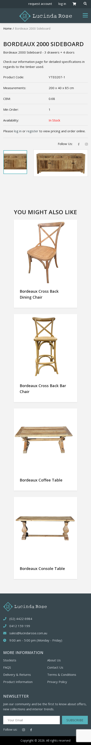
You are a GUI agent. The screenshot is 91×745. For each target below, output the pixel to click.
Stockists (9, 660)
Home (7, 28)
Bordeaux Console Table (42, 568)
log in (62, 3)
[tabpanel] (15, 162)
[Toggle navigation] (85, 15)
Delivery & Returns (17, 674)
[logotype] (25, 606)
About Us (54, 660)
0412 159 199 (19, 626)
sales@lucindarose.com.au (28, 633)
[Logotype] (45, 16)
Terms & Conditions (61, 674)
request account (40, 3)
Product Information (18, 682)
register (32, 131)
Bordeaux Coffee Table (41, 480)
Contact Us (55, 667)
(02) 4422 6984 (20, 619)
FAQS (7, 667)
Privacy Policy (57, 682)
